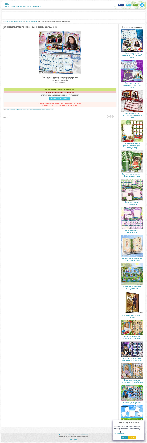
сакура (41, 109)
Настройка (132, 437)
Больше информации (119, 433)
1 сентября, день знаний (10, 29)
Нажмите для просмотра (60, 98)
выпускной (10, 109)
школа (28, 109)
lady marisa (50, 109)
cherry (47, 109)
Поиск (120, 5)
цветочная (35, 109)
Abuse (71, 439)
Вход (135, 5)
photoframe (24, 109)
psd (7, 109)
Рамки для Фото (21, 29)
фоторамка (19, 109)
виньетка (15, 109)
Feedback (75, 439)
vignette (31, 109)
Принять (124, 437)
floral (44, 109)
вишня (38, 109)
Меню (128, 5)
